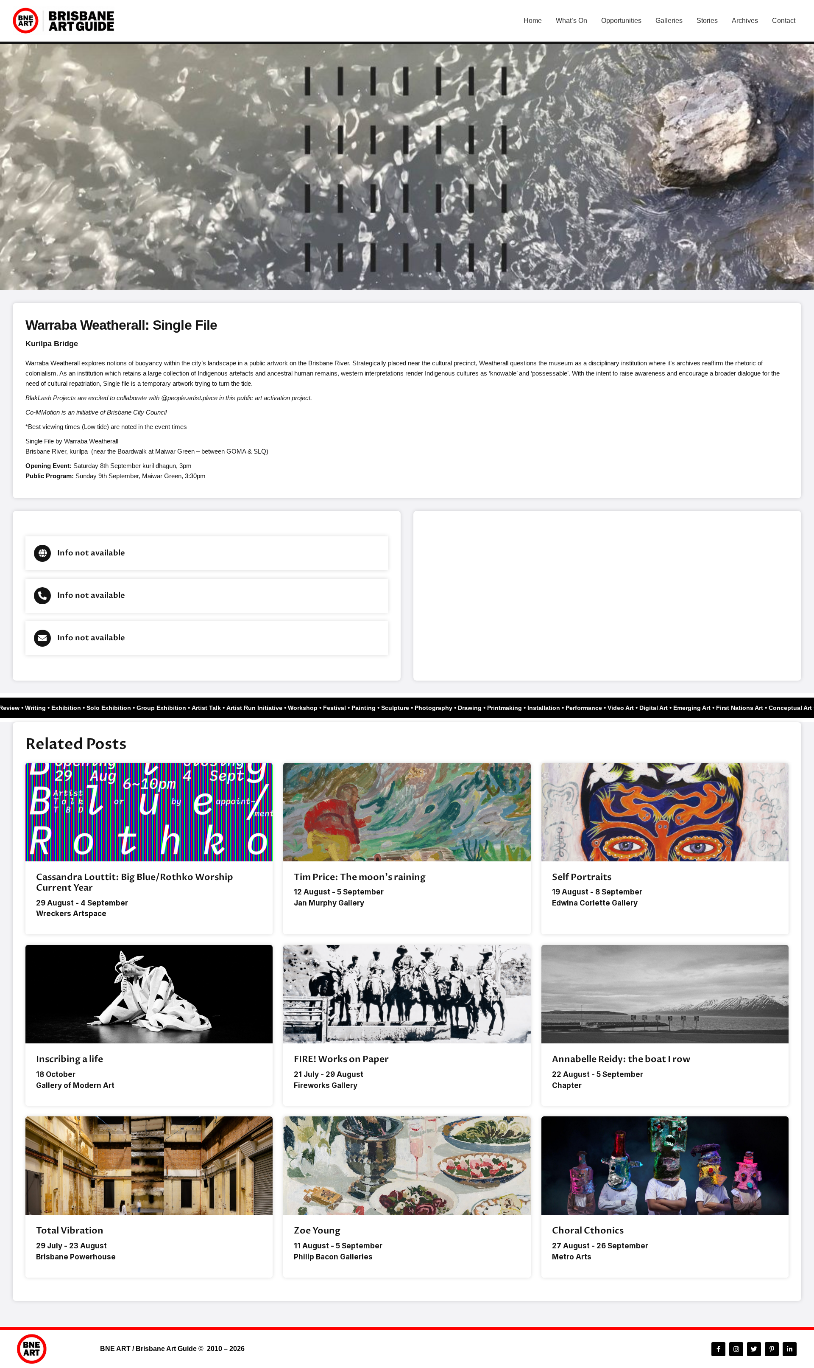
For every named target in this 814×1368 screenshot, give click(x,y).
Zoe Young (317, 1231)
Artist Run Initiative (267, 707)
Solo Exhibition (121, 707)
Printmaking (516, 707)
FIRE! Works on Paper (341, 1059)
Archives (745, 20)
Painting (376, 707)
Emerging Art (704, 707)
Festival (346, 707)
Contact (783, 20)
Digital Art (666, 707)
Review (21, 707)
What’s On (571, 20)
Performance (596, 707)
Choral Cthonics (588, 1231)
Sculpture (407, 707)
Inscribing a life (69, 1059)
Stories (707, 20)
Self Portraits (581, 877)
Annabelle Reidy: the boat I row (621, 1059)
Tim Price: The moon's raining (360, 877)
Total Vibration (69, 1231)
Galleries (669, 20)
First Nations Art (751, 707)
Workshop (315, 707)
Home (533, 20)
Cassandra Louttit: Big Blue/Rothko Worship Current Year (134, 882)
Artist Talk (218, 707)
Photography (446, 707)
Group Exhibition (173, 707)
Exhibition (78, 707)
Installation (556, 707)
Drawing (482, 707)
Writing (47, 707)
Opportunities (621, 20)
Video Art (633, 707)
